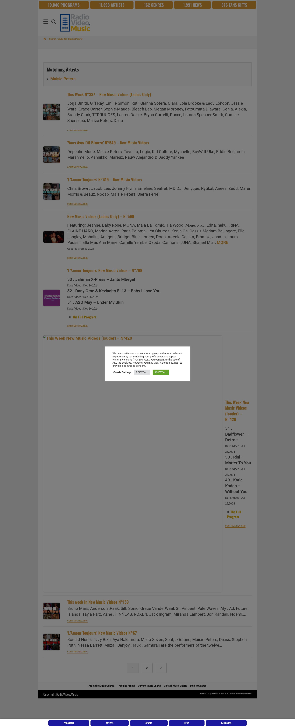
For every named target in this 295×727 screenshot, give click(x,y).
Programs (69, 723)
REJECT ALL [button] (142, 372)
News (186, 723)
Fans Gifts (226, 723)
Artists (110, 723)
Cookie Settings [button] (122, 372)
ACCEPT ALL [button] (161, 372)
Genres (148, 723)
